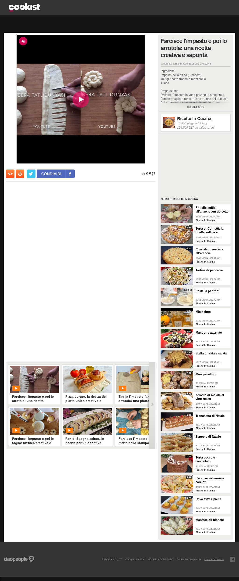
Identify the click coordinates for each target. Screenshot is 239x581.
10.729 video (185, 124)
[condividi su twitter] (31, 174)
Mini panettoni (206, 374)
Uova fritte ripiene (208, 499)
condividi (51, 173)
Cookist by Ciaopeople (189, 559)
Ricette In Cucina (194, 118)
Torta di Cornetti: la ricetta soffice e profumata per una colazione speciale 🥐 (211, 230)
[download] (20, 174)
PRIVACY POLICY (112, 559)
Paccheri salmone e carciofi (210, 480)
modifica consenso (160, 559)
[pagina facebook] (232, 559)
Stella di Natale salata (211, 353)
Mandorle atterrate (209, 332)
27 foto (202, 124)
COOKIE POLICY (134, 559)
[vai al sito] (24, 10)
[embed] (10, 174)
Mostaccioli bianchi (210, 520)
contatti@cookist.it (214, 559)
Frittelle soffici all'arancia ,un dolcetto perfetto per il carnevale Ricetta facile (212, 209)
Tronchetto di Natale (210, 416)
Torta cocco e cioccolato (205, 459)
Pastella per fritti (207, 291)
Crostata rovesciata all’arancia (209, 251)
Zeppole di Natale (208, 436)
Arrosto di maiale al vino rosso (210, 397)
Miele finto (203, 312)
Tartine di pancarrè (209, 270)
